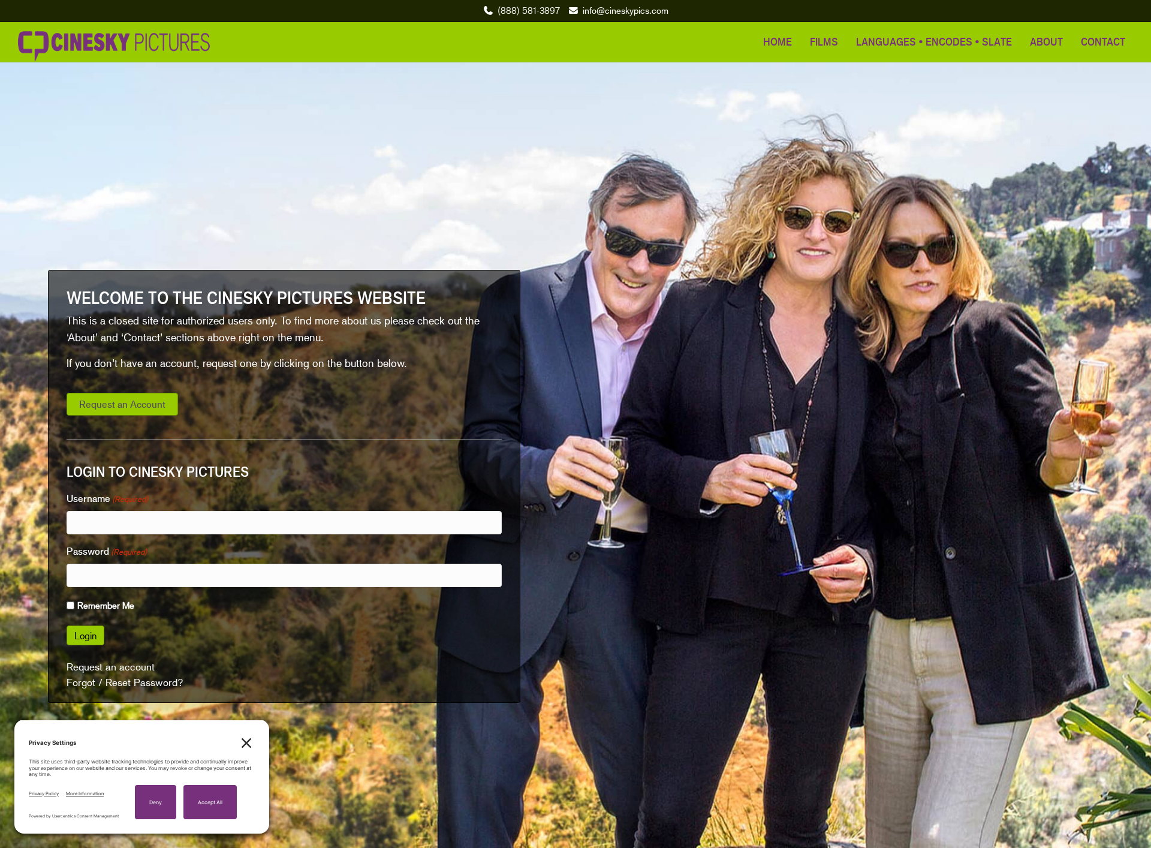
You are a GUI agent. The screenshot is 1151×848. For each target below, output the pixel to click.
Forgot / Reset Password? (125, 682)
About (1046, 41)
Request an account (111, 667)
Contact (1103, 41)
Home (777, 41)
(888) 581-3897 (529, 10)
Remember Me (105, 605)
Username (107, 498)
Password (107, 551)
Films (824, 41)
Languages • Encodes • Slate (934, 41)
